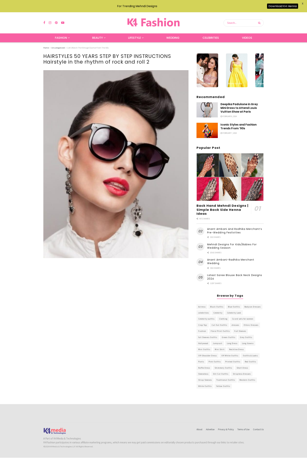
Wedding (172, 38)
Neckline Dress (236, 349)
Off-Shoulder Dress (207, 355)
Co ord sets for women (242, 319)
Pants (201, 361)
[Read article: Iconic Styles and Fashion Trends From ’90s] (207, 130)
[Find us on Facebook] (44, 23)
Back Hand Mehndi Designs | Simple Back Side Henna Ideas (222, 209)
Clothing (223, 319)
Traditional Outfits (225, 380)
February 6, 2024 (229, 116)
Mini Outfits (204, 349)
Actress (202, 307)
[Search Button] (260, 22)
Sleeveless (203, 374)
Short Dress (242, 368)
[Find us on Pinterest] (56, 23)
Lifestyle (134, 38)
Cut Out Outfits (219, 325)
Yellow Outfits (223, 386)
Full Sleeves (240, 331)
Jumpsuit (217, 343)
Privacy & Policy (226, 429)
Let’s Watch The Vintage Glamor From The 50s (88, 47)
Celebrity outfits (206, 319)
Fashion (61, 38)
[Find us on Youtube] (62, 23)
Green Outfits (228, 337)
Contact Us (258, 429)
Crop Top (202, 325)
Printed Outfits (232, 361)
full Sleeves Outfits (207, 337)
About (199, 429)
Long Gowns (248, 343)
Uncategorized (58, 47)
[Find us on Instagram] (50, 23)
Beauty (97, 38)
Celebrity (217, 313)
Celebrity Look (234, 313)
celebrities (203, 313)
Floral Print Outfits (220, 331)
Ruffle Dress (204, 368)
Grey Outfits (246, 337)
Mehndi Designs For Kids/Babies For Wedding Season (232, 246)
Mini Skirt (220, 349)
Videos (247, 38)
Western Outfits (247, 380)
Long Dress (232, 343)
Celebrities (211, 38)
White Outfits (205, 386)
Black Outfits (216, 307)
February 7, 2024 (229, 133)
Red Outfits (250, 361)
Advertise (210, 429)
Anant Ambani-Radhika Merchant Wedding (230, 261)
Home (46, 47)
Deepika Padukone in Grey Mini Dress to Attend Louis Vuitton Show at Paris (239, 108)
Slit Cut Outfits (220, 374)
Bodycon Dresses (252, 307)
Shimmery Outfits (223, 368)
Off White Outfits (229, 355)
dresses (235, 325)
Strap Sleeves (205, 380)
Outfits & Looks (250, 355)
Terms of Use (243, 429)
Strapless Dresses (242, 374)
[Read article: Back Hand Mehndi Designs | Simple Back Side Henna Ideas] (230, 177)
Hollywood (203, 343)
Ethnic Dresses (251, 325)
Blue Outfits (234, 307)
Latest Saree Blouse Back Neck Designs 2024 (234, 276)
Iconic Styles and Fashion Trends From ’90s (238, 126)
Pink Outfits (215, 361)
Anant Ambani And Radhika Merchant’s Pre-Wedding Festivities (234, 230)
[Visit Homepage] (153, 22)
